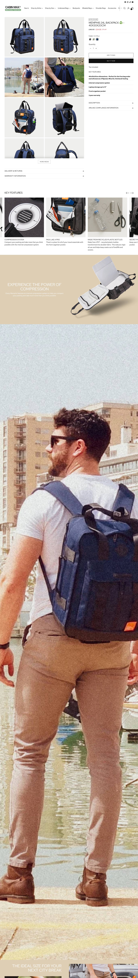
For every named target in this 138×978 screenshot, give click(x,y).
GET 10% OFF (87, 494)
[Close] (103, 473)
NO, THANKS (87, 500)
